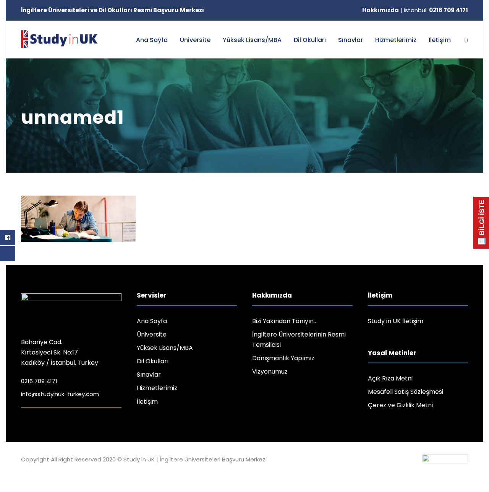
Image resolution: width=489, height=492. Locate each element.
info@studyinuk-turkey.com (60, 394)
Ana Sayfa (152, 40)
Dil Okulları (310, 40)
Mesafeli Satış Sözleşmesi (405, 391)
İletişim (440, 40)
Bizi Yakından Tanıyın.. (284, 321)
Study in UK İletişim (395, 321)
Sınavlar (350, 40)
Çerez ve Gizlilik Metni (400, 405)
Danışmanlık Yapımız (283, 358)
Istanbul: (436, 10)
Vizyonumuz (270, 371)
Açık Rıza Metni (390, 378)
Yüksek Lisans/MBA (252, 40)
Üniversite (195, 40)
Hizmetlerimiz (395, 40)
